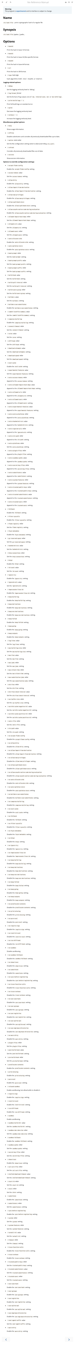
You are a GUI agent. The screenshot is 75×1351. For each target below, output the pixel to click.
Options (9, 41)
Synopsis (9, 29)
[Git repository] (69, 2)
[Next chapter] (69, 1339)
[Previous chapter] (6, 1339)
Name (7, 18)
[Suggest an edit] (72, 2)
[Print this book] (66, 2)
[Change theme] (6, 2)
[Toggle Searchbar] (11, 2)
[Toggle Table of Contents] (2, 2)
